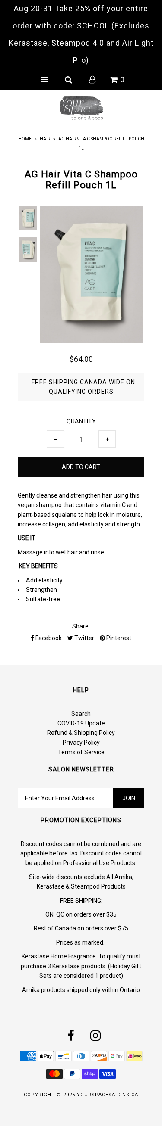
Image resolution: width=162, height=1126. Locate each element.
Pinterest (118, 638)
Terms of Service (81, 752)
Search (81, 713)
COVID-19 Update (81, 723)
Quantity (81, 421)
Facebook (48, 638)
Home (25, 139)
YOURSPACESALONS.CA (107, 1095)
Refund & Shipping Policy (81, 732)
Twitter (83, 638)
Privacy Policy (81, 742)
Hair (45, 139)
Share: (81, 626)
